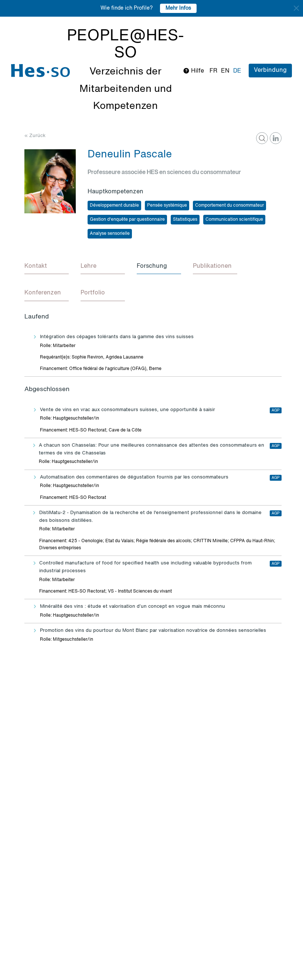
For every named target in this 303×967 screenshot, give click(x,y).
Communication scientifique (234, 219)
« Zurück (34, 135)
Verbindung (270, 70)
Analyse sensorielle (110, 233)
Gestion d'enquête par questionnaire (127, 219)
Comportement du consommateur (229, 205)
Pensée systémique (167, 205)
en (225, 71)
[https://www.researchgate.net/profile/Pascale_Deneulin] (262, 138)
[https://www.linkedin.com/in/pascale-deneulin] (276, 138)
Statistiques (185, 219)
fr (213, 71)
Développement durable (114, 205)
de (237, 71)
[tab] (46, 266)
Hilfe (197, 71)
